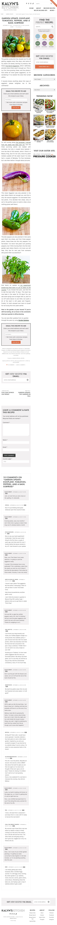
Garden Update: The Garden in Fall (24, 393)
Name (5, 440)
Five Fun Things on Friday (8, 392)
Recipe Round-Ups (40, 10)
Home (31, 8)
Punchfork (51, 917)
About (38, 8)
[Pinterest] (27, 3)
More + (52, 10)
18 (19, 26)
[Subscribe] (27, 380)
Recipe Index (33, 912)
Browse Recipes (49, 8)
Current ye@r (7, 459)
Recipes (22, 358)
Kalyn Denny (16, 362)
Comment (6, 422)
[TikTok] (33, 3)
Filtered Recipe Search (44, 31)
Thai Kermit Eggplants (12, 66)
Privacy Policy (13, 918)
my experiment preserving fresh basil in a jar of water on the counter (16, 287)
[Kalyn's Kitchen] (10, 6)
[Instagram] (31, 3)
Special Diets (32, 921)
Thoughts (42, 919)
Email (5, 447)
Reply (6, 493)
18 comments (11, 364)
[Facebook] (28, 3)
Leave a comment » (20, 364)
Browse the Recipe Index (44, 29)
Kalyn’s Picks (42, 917)
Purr (15, 920)
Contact (42, 915)
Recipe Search (32, 915)
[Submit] (51, 3)
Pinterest (51, 912)
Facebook (51, 915)
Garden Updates (9, 14)
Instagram (51, 919)
